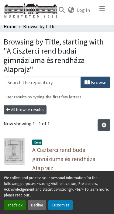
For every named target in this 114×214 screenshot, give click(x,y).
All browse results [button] (27, 109)
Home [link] (10, 26)
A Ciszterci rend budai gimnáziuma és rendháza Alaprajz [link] (63, 159)
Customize (60, 204)
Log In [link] (83, 10)
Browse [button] (98, 82)
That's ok (14, 204)
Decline (37, 204)
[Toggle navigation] (102, 10)
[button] (61, 10)
